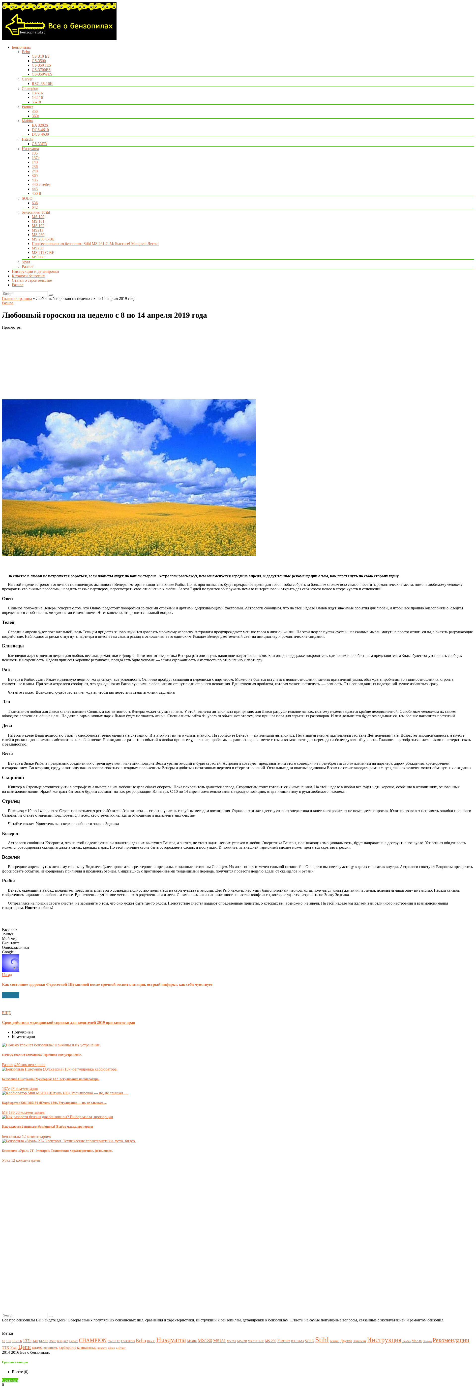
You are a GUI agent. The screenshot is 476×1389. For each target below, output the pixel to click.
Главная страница (17, 298)
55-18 (36, 102)
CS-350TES (41, 65)
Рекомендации (451, 1340)
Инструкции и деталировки (35, 271)
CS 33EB (39, 144)
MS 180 (38, 217)
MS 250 (270, 1341)
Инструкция (384, 1340)
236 (35, 166)
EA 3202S (40, 125)
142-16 (37, 97)
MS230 (242, 1341)
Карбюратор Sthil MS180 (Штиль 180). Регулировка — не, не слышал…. (54, 1103)
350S (52, 1341)
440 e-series (41, 184)
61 (3, 1341)
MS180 (205, 1340)
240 (35, 171)
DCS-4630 (40, 134)
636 (35, 203)
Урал (26, 262)
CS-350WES (42, 74)
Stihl (322, 1340)
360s (35, 116)
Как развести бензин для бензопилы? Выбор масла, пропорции (47, 1126)
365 (35, 175)
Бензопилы (21, 47)
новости (102, 1348)
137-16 (37, 93)
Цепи (24, 1347)
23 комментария (24, 1088)
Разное (27, 266)
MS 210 (231, 1341)
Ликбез (406, 1341)
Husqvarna (30, 149)
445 (35, 189)
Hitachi (27, 139)
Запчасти (359, 1341)
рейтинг (121, 1348)
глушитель (50, 1347)
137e (35, 158)
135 (35, 153)
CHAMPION (93, 1340)
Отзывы (427, 1341)
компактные (86, 1347)
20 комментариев (30, 1112)
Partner (27, 107)
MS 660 (38, 257)
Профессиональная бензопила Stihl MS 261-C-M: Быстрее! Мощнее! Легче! (95, 243)
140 (35, 162)
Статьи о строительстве (32, 280)
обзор (111, 1348)
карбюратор (67, 1347)
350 (35, 111)
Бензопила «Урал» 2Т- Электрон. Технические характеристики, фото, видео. (57, 1150)
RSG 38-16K (42, 83)
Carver (27, 79)
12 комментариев (36, 1136)
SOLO (27, 198)
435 (35, 180)
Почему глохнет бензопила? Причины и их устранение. (42, 1055)
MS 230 (38, 235)
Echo (26, 52)
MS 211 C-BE (43, 252)
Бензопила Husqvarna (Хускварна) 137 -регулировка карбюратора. (50, 1079)
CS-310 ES (41, 56)
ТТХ (5, 1347)
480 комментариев (29, 1065)
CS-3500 (39, 61)
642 (35, 207)
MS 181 (38, 221)
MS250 (37, 248)
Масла (417, 1341)
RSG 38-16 (297, 1341)
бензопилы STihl (36, 212)
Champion (30, 88)
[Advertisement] (150, 364)
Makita (27, 121)
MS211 (37, 230)
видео (37, 1347)
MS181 (219, 1340)
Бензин (334, 1341)
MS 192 (38, 226)
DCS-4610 (40, 130)
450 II (36, 193)
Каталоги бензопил (28, 276)
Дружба (346, 1341)
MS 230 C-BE (43, 239)
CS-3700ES (41, 70)
